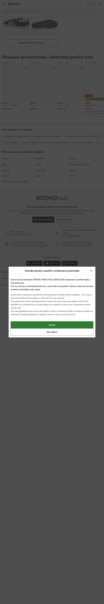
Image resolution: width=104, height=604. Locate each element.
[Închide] (91, 271)
